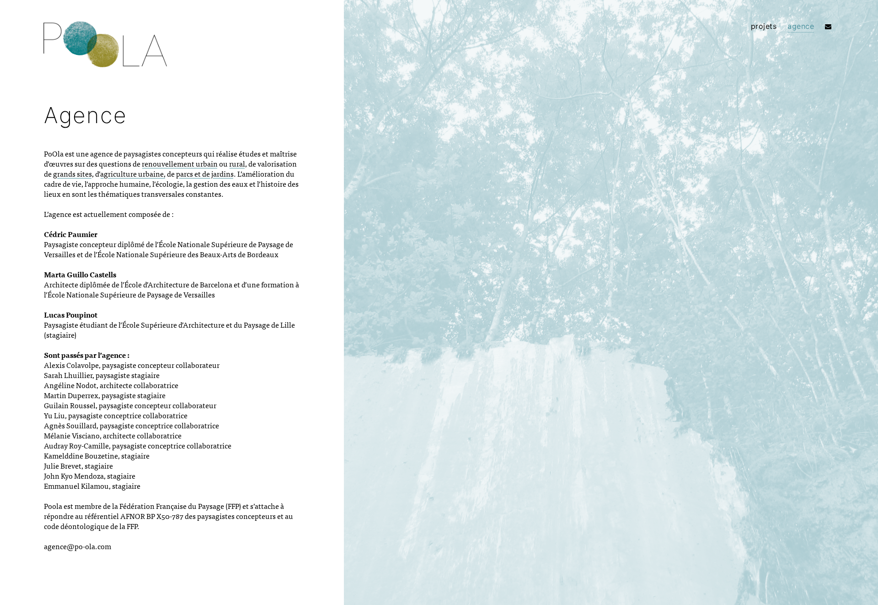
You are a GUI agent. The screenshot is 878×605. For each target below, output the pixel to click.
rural (237, 163)
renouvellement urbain (180, 163)
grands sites (72, 173)
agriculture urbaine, (133, 173)
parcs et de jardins (205, 173)
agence (800, 26)
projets (764, 26)
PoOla (105, 46)
